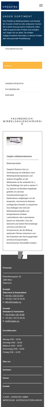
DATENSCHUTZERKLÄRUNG (29, 400)
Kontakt (6, 386)
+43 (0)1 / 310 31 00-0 (14, 296)
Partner (6, 378)
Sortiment (7, 370)
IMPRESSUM (9, 400)
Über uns (6, 361)
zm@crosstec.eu (12, 321)
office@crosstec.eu (13, 302)
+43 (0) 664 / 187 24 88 (14, 315)
